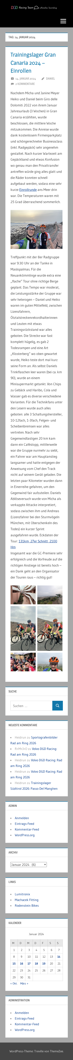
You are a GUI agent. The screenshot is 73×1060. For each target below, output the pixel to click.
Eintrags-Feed (24, 824)
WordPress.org (25, 835)
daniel (50, 78)
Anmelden (22, 818)
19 (43, 963)
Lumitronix (22, 894)
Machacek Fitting (27, 900)
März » (24, 983)
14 (58, 956)
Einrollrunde (28, 189)
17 (29, 963)
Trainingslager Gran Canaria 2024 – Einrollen (33, 62)
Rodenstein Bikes (27, 905)
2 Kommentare (25, 84)
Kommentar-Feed (27, 829)
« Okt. (13, 983)
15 (14, 963)
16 (21, 963)
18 (36, 963)
